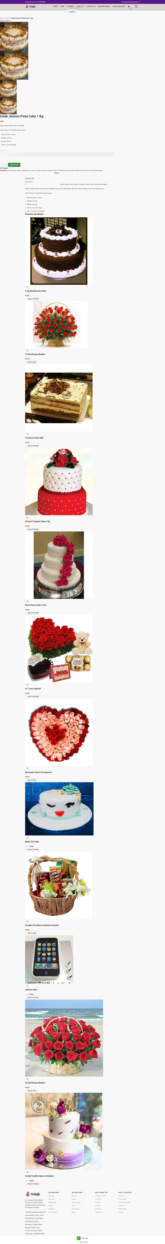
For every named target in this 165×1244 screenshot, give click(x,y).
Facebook (98, 1209)
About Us (121, 1196)
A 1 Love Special (33, 688)
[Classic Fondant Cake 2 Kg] (59, 481)
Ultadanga (51, 1209)
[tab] (29, 179)
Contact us (121, 1205)
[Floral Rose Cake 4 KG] (59, 565)
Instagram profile (100, 1196)
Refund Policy (122, 1209)
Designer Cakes (41, 170)
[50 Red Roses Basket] (64, 1038)
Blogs (73, 1212)
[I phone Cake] (49, 959)
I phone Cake (31, 989)
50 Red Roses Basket (35, 1083)
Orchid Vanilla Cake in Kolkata (39, 1176)
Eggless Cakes (52, 170)
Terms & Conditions (124, 1202)
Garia (73, 1205)
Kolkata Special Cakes (66, 170)
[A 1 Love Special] (59, 648)
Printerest (98, 1202)
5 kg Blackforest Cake (35, 291)
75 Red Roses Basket (35, 354)
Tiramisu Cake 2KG (34, 438)
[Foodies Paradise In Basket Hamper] (59, 885)
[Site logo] (30, 6)
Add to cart (14, 164)
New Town (51, 1199)
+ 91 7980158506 (41, 2)
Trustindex (98, 1212)
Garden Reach (52, 1212)
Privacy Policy (122, 1199)
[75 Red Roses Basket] (56, 324)
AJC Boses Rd (76, 1202)
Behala (50, 1205)
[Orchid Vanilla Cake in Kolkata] (63, 1131)
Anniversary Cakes (14, 170)
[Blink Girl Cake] (59, 809)
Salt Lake (51, 1196)
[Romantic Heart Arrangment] (59, 732)
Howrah (74, 1196)
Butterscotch (26, 170)
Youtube (97, 1205)
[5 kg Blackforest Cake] (59, 251)
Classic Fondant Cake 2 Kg (37, 521)
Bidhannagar (52, 1202)
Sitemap (120, 1212)
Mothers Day (79, 170)
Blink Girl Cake (32, 841)
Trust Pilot (98, 1199)
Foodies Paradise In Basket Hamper (42, 925)
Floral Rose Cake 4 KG (35, 605)
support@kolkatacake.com (132, 2)
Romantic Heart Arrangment (38, 772)
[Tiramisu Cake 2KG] (59, 398)
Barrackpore (75, 1209)
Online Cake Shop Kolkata (93, 170)
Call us (136, 6)
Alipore (74, 1199)
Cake (7, 18)
